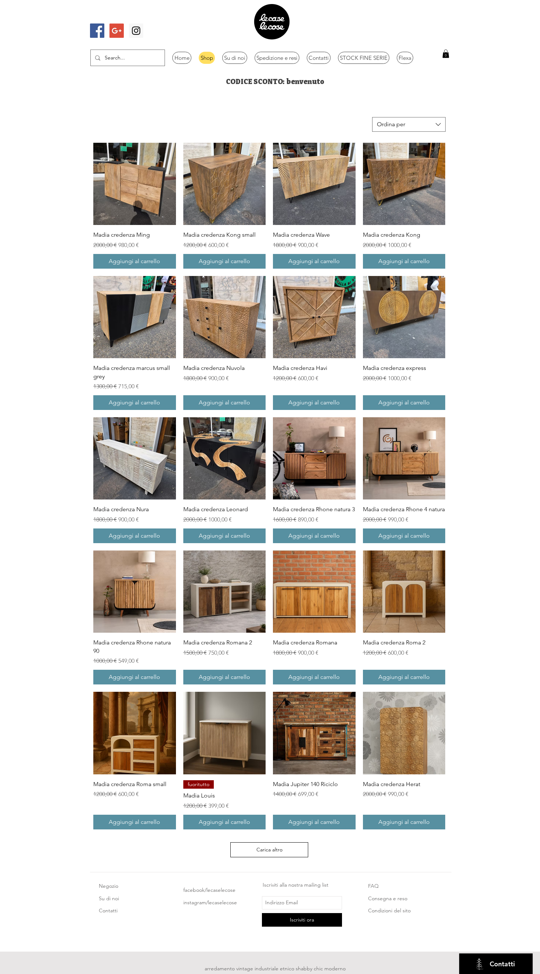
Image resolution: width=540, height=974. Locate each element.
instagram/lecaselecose (210, 902)
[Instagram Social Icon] (136, 30)
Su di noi (109, 898)
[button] (445, 54)
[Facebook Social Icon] (97, 30)
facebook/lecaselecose (209, 890)
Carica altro (269, 849)
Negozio (108, 886)
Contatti (108, 910)
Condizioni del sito (389, 910)
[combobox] (409, 124)
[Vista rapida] (134, 184)
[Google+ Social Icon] (116, 30)
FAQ (373, 886)
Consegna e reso (387, 898)
